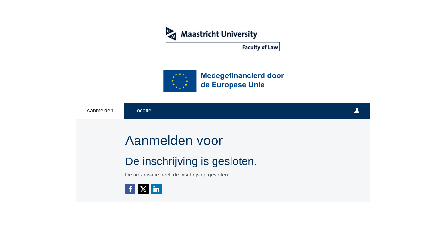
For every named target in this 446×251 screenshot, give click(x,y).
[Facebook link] (130, 189)
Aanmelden (100, 110)
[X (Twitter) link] (143, 189)
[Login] (357, 111)
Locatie (142, 110)
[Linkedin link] (156, 189)
